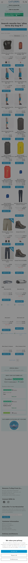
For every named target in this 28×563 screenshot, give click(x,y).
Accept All (14, 551)
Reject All (14, 555)
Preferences (14, 559)
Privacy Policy (22, 547)
